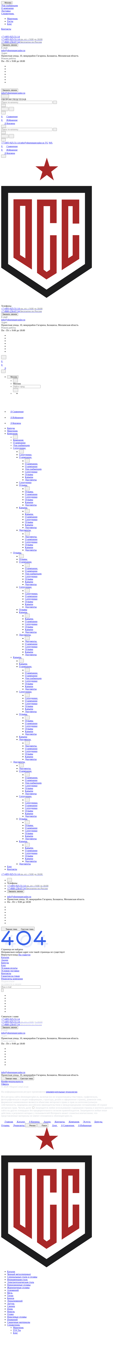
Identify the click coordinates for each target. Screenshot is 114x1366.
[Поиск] (3, 357)
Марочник (12, 18)
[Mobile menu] (3, 156)
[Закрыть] (3, 371)
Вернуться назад (9, 954)
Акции (4, 960)
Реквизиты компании (12, 978)
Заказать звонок (9, 45)
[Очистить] (55, 102)
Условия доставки (10, 970)
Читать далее (24, 1108)
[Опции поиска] (3, 105)
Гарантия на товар (10, 976)
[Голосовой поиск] (4, 109)
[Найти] (11, 109)
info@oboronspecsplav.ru (13, 50)
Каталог (5, 957)
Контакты (6, 973)
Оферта (5, 1084)
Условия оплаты (9, 968)
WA (51, 143)
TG (46, 143)
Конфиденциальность (12, 1081)
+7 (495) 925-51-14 (10, 36)
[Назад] (15, 380)
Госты (10, 21)
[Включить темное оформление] (5, 96)
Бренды (5, 962)
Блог (9, 24)
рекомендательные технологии (61, 1092)
